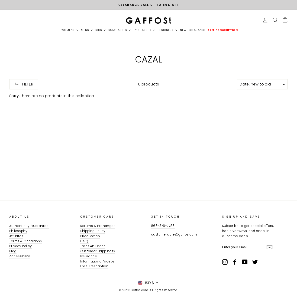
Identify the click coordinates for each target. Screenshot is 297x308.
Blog (12, 251)
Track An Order (92, 246)
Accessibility (19, 256)
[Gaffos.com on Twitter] (255, 262)
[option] (148, 4)
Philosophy (18, 231)
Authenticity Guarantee (29, 226)
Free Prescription (94, 266)
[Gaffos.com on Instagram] (225, 262)
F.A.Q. (84, 241)
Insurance (88, 256)
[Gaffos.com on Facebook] (235, 262)
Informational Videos (97, 261)
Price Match (90, 236)
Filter (27, 84)
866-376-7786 (163, 226)
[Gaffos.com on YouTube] (245, 262)
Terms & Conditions (25, 241)
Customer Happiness (97, 251)
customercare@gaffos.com (174, 234)
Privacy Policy (20, 246)
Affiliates (16, 236)
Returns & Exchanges (98, 226)
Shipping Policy (92, 231)
